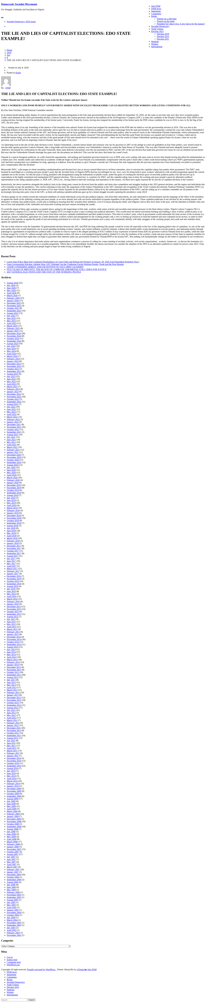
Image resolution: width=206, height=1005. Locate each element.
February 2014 (13, 662)
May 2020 (11, 472)
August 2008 (12, 829)
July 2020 (11, 467)
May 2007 (11, 862)
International (156, 46)
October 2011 (13, 733)
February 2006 (13, 892)
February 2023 (13, 389)
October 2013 (13, 672)
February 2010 (13, 783)
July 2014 (11, 649)
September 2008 (14, 826)
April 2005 (11, 907)
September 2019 (14, 493)
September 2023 (14, 371)
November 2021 (14, 427)
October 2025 (13, 308)
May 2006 (11, 890)
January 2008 (13, 847)
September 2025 (14, 310)
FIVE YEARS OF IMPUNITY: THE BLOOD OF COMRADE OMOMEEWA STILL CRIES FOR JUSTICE (57, 269)
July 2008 (11, 831)
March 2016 (12, 599)
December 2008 (14, 819)
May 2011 (11, 745)
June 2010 (11, 773)
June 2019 (11, 500)
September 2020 (14, 462)
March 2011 (12, 750)
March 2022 (12, 417)
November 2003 (14, 922)
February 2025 (13, 328)
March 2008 (12, 841)
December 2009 (14, 788)
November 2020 (14, 457)
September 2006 (14, 879)
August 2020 (12, 465)
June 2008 (11, 834)
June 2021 (11, 439)
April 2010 (11, 778)
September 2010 (14, 766)
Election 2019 (163, 34)
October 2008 (13, 824)
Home (18, 73)
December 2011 (14, 728)
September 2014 (14, 644)
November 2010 (14, 761)
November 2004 (14, 912)
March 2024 (12, 356)
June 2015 (11, 622)
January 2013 (13, 695)
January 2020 (13, 482)
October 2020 (13, 460)
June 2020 (11, 470)
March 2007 (12, 867)
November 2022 (14, 396)
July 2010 (11, 771)
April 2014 (11, 657)
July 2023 (11, 376)
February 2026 (13, 298)
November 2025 (14, 305)
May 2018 (11, 533)
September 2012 (14, 705)
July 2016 (11, 589)
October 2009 (13, 793)
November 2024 (14, 336)
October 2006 (13, 877)
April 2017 (11, 566)
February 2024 (13, 359)
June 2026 (11, 288)
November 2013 (14, 670)
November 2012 (14, 700)
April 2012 (11, 718)
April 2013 (11, 687)
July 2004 (11, 917)
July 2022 (11, 407)
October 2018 (13, 520)
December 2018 (14, 515)
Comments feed (14, 962)
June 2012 (11, 713)
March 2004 (12, 920)
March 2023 (12, 386)
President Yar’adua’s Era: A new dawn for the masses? (181, 24)
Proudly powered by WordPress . (41, 969)
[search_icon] (7, 26)
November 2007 (14, 849)
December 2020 (14, 455)
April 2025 (11, 323)
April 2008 (11, 839)
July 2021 (11, 437)
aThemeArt (82, 969)
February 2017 (13, 571)
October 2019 (13, 490)
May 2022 (11, 412)
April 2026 (11, 293)
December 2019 (14, 485)
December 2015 (14, 606)
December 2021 (14, 424)
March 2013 (12, 690)
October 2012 (13, 702)
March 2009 (12, 811)
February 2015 (13, 632)
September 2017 (14, 553)
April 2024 (11, 353)
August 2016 (12, 586)
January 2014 (13, 664)
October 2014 (13, 642)
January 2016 (13, 604)
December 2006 (14, 874)
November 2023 (14, 366)
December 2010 (14, 758)
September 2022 (14, 402)
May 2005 (11, 905)
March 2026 (12, 295)
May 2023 (11, 381)
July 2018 (11, 528)
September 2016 (14, 584)
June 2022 (11, 409)
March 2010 (12, 781)
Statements (156, 11)
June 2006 (11, 887)
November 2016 (14, 579)
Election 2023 (157, 31)
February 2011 (13, 753)
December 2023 (14, 364)
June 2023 (11, 379)
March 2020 (12, 477)
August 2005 (12, 900)
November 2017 (14, 548)
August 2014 (12, 647)
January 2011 (12, 756)
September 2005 (14, 897)
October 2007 (13, 852)
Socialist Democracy (160, 26)
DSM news (156, 8)
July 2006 (11, 884)
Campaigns (156, 14)
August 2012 (12, 707)
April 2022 (11, 414)
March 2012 (12, 720)
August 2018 (12, 525)
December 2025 (14, 303)
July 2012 (11, 710)
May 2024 (11, 351)
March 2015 (12, 629)
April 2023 (11, 384)
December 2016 (14, 576)
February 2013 (13, 692)
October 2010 (13, 763)
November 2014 (14, 639)
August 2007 (12, 854)
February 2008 (13, 844)
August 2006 (12, 882)
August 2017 (12, 556)
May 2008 (11, 836)
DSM (8, 88)
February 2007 (13, 869)
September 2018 (14, 523)
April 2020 (11, 475)
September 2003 (14, 925)
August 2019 (12, 495)
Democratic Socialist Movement (19, 4)
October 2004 (13, 915)
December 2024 (14, 333)
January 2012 (13, 725)
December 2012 (14, 697)
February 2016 (13, 601)
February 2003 (13, 933)
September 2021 (14, 432)
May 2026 (11, 290)
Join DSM (155, 6)
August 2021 (12, 434)
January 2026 (13, 300)
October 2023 (13, 369)
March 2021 (12, 447)
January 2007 (13, 872)
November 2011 (14, 730)
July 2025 (11, 316)
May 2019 (11, 503)
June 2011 (11, 743)
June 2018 (11, 530)
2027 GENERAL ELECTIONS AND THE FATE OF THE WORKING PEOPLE (44, 272)
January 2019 (13, 513)
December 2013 (14, 667)
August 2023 (12, 374)
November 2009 (14, 791)
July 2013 (11, 680)
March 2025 (12, 326)
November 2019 (14, 487)
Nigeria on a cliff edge (167, 19)
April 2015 (11, 627)
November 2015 (14, 609)
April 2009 (11, 809)
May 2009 (11, 806)
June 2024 (11, 348)
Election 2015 (163, 36)
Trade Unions (157, 29)
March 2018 (12, 538)
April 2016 (11, 596)
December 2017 (14, 546)
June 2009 (11, 804)
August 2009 (12, 799)
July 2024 (11, 346)
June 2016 (11, 591)
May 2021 (11, 442)
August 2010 (12, 768)
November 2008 (14, 821)
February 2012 (13, 723)
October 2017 (13, 551)
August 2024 (12, 343)
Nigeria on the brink (166, 21)
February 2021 (13, 450)
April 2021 (11, 444)
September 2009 (14, 796)
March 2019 (12, 508)
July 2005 (11, 902)
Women (154, 44)
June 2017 (11, 561)
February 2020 (13, 480)
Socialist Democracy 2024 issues (21, 21)
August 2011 (12, 738)
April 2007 (11, 864)
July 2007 (11, 857)
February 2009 (13, 814)
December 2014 (14, 637)
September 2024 (14, 341)
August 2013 (12, 677)
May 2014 (11, 654)
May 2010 (11, 776)
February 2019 (13, 510)
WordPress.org (13, 965)
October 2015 (13, 611)
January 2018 (13, 543)
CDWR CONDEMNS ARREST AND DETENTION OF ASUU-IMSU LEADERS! (45, 267)
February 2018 (13, 541)
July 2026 (11, 285)
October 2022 (13, 399)
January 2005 (13, 910)
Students (155, 41)
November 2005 (14, 895)
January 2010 (13, 786)
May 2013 (11, 685)
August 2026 (12, 283)
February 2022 (13, 419)
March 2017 (12, 568)
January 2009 (13, 816)
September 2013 (14, 675)
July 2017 (11, 558)
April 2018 (11, 536)
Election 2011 (163, 39)
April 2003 (11, 930)
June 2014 (11, 652)
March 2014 (12, 659)
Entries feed (12, 960)
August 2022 (12, 404)
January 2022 (13, 422)
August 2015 (12, 616)
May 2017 (11, 563)
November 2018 (14, 518)
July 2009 (11, 801)
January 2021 (13, 452)
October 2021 (13, 429)
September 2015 (14, 614)
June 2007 (11, 859)
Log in (10, 957)
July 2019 (11, 498)
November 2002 (14, 935)
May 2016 (11, 594)
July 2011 (11, 740)
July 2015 (11, 619)
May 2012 (11, 715)
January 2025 (13, 331)
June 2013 (11, 682)
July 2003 (11, 927)
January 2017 (13, 573)
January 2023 (13, 391)
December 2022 (14, 394)
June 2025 (11, 318)
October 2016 (13, 581)
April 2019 (11, 505)
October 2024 (13, 338)
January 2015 (13, 634)
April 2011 (11, 748)
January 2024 (13, 361)
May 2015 (11, 624)
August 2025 (12, 313)
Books (154, 16)
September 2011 (14, 735)
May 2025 (11, 321)
